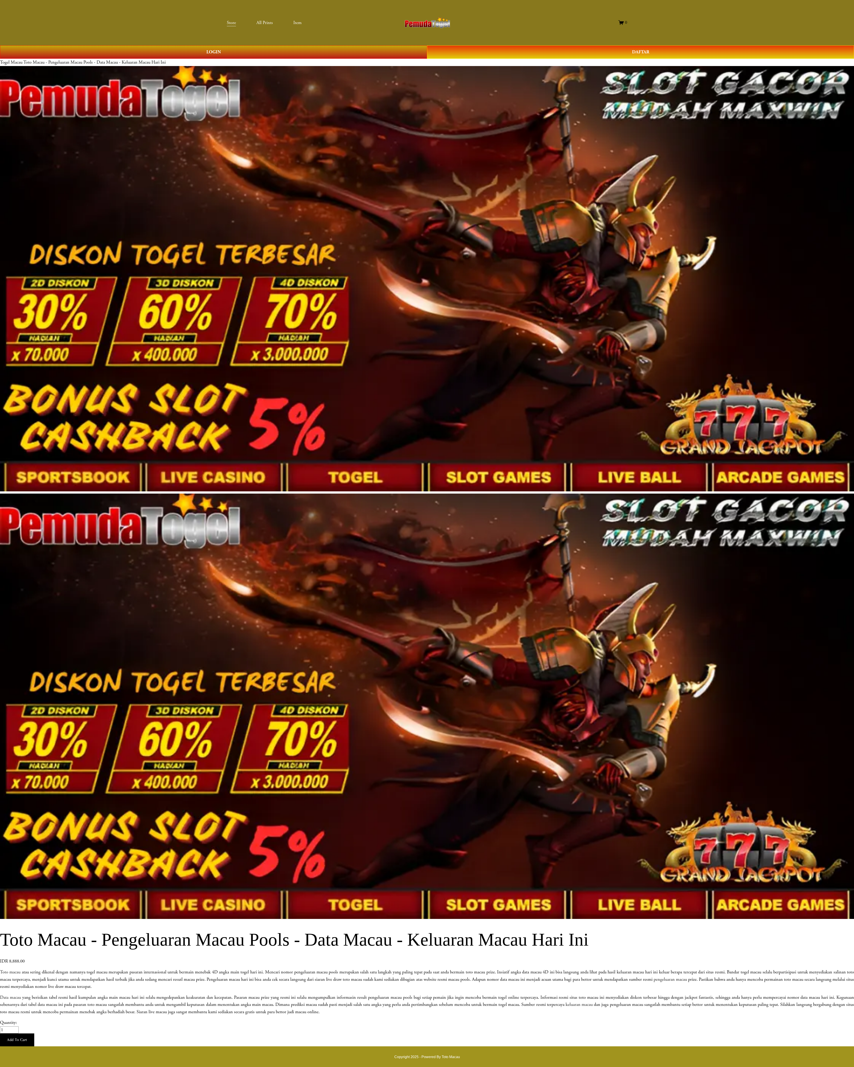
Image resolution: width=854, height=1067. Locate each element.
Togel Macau (11, 62)
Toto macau (10, 972)
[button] (17, 1039)
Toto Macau (451, 1057)
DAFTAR (640, 52)
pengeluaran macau (670, 979)
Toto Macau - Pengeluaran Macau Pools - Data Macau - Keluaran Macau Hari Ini (94, 62)
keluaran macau (579, 1004)
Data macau (10, 997)
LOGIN (213, 52)
